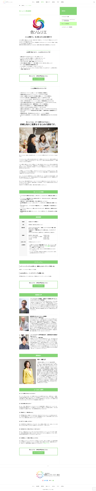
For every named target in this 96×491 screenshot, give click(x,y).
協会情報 (37, 486)
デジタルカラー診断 (65, 16)
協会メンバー (48, 486)
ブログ (58, 486)
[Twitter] (45, 480)
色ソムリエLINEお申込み (38, 285)
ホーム (33, 486)
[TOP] (48, 465)
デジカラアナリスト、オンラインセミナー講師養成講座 (68, 20)
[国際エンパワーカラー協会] (7, 2)
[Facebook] (47, 480)
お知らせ (53, 486)
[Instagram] (42, 480)
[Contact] (53, 480)
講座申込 (42, 486)
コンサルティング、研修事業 (67, 27)
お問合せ (62, 486)
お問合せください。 (46, 443)
